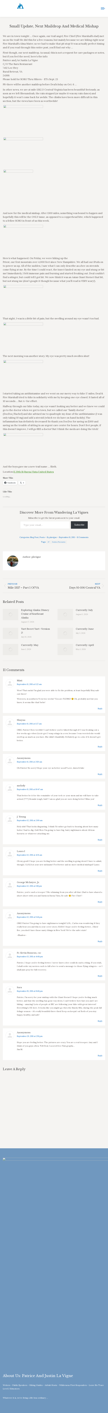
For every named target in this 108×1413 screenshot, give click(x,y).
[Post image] (10, 614)
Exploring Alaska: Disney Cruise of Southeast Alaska (35, 614)
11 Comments (82, 537)
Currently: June (85, 628)
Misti (19, 680)
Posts (42, 537)
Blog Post (34, 537)
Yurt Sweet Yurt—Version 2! (35, 630)
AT (49, 542)
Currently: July (84, 610)
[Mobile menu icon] (103, 8)
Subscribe (79, 525)
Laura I (21, 851)
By (52, 537)
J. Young (21, 816)
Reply (100, 708)
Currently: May (29, 645)
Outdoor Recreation (59, 542)
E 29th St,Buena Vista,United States (34, 471)
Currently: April (85, 645)
